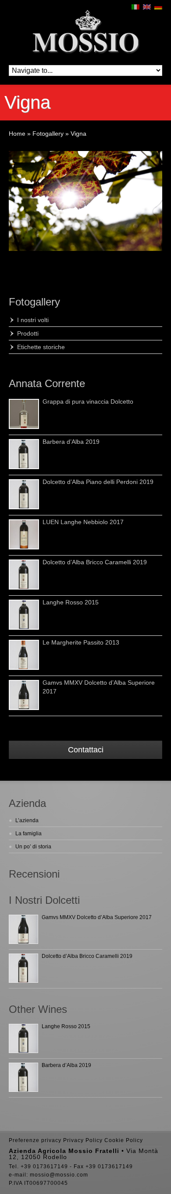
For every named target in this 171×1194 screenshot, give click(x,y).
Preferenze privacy (35, 1140)
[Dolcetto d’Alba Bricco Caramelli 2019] (24, 574)
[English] (147, 7)
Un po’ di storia (33, 847)
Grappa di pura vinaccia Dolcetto (88, 401)
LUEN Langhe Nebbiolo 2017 (83, 521)
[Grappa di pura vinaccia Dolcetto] (24, 414)
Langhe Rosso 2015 (71, 602)
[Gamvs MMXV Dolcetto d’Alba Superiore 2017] (24, 695)
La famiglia (28, 833)
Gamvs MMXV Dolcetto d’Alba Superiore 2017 (97, 917)
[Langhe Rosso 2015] (24, 615)
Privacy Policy (83, 1140)
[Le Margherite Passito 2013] (24, 655)
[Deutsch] (158, 7)
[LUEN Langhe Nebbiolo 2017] (24, 534)
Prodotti (28, 333)
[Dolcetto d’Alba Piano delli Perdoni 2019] (24, 494)
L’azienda (27, 820)
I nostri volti (33, 319)
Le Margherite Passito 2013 (81, 642)
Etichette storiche (41, 346)
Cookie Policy (123, 1140)
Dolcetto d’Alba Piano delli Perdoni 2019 (98, 481)
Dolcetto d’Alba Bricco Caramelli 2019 (95, 562)
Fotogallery (34, 302)
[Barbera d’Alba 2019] (24, 454)
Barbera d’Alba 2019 (71, 441)
